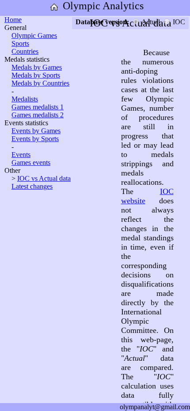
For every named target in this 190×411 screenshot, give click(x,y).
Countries (24, 51)
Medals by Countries (40, 83)
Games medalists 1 (37, 107)
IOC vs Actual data (44, 178)
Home (13, 19)
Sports (20, 43)
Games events (30, 162)
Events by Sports (35, 138)
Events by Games (36, 131)
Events (20, 154)
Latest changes (32, 186)
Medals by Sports (35, 75)
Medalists (24, 99)
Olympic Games (34, 35)
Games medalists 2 (37, 115)
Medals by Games (36, 67)
